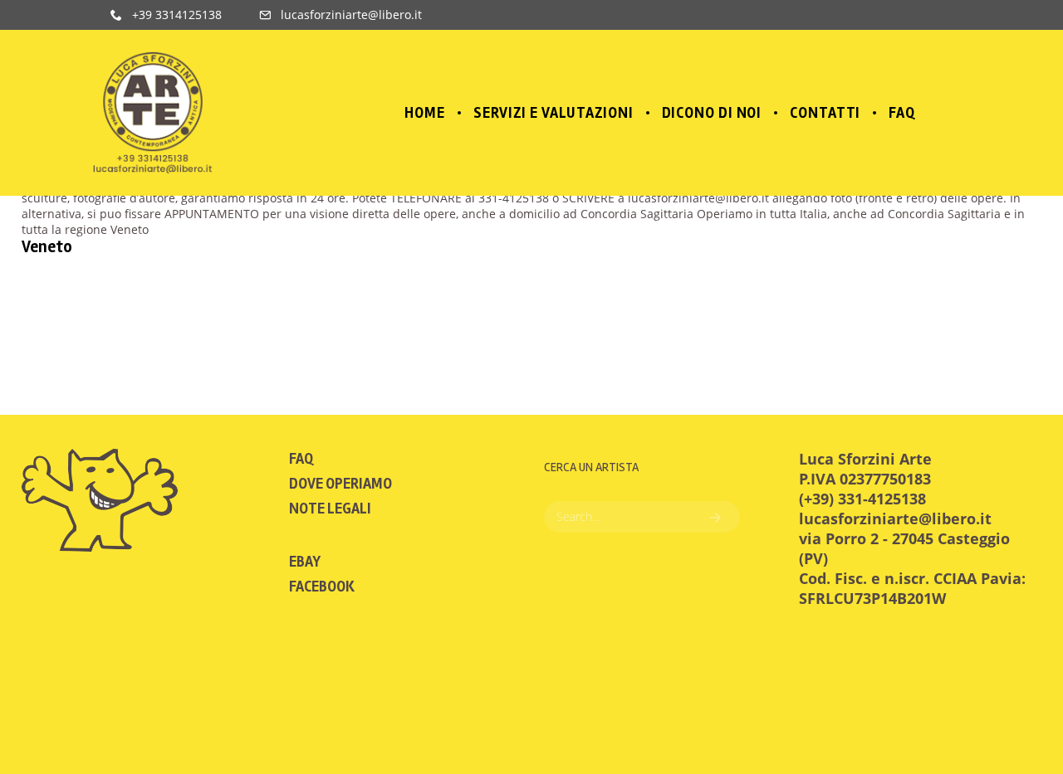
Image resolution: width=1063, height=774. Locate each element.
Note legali (330, 508)
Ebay (305, 562)
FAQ (301, 459)
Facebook (322, 586)
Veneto (47, 246)
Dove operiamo (340, 484)
